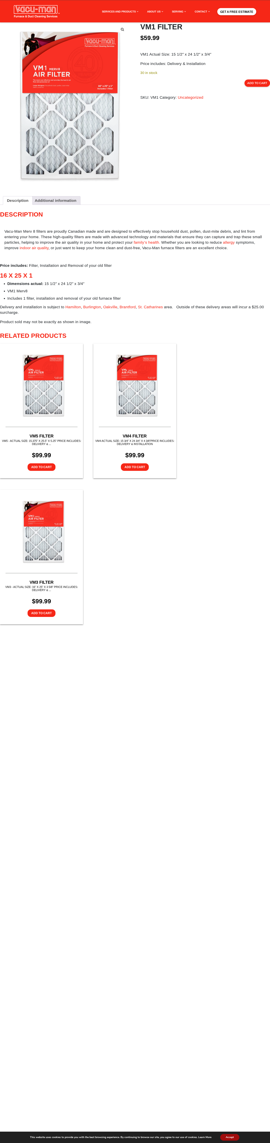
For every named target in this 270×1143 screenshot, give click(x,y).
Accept (230, 1137)
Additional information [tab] (55, 200)
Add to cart (257, 83)
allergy (229, 242)
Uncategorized (190, 97)
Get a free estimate (236, 11)
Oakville (110, 307)
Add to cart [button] (41, 467)
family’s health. (147, 242)
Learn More (204, 1137)
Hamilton (73, 307)
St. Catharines (150, 307)
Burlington (92, 307)
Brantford (128, 307)
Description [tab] (17, 200)
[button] (122, 29)
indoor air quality (34, 248)
